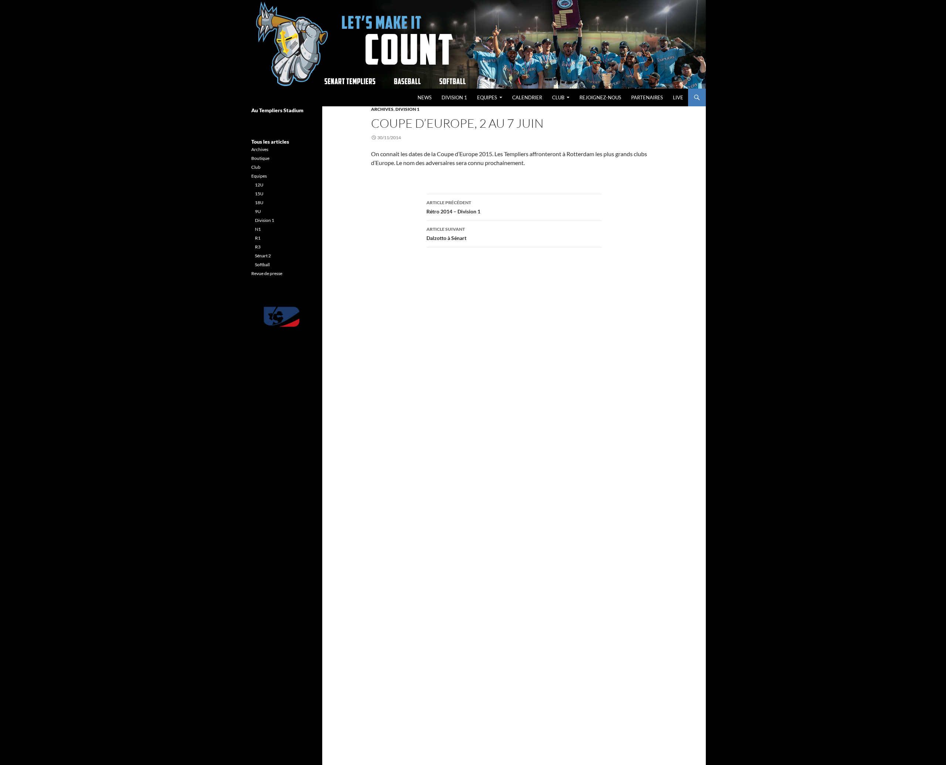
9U (258, 211)
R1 (258, 238)
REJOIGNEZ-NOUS (600, 97)
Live (678, 97)
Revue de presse (266, 273)
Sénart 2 (263, 255)
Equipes (487, 97)
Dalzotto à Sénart (446, 233)
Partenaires (647, 97)
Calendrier (527, 97)
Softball (262, 264)
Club (558, 97)
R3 (258, 247)
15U (259, 193)
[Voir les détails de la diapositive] (281, 317)
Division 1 (454, 97)
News (425, 97)
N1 (258, 229)
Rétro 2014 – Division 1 (453, 207)
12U (259, 185)
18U (259, 202)
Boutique (260, 158)
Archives (382, 109)
